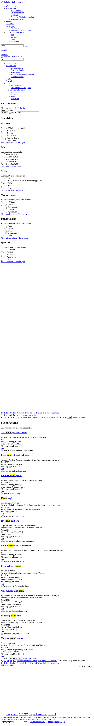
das (50, 714)
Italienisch (10, 255)
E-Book (12, 202)
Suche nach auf (79, 717)
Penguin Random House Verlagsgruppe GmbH (26, 181)
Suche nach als (38, 719)
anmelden (4, 50)
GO (26, 46)
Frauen (10, 226)
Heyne (10, 188)
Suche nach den (67, 717)
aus (8, 714)
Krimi (9, 231)
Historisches (12, 233)
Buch (10, 204)
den (45, 714)
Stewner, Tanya (13, 138)
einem (23, 714)
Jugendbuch (12, 212)
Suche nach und (26, 719)
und (35, 714)
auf (54, 714)
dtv (9, 178)
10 (15, 417)
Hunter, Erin (11, 135)
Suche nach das (14, 719)
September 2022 (12, 164)
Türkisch (10, 259)
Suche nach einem (30, 717)
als (12, 714)
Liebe (10, 236)
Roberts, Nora (12, 133)
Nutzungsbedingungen (56, 722)
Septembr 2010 (11, 154)
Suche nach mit (55, 717)
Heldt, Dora (11, 140)
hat (30, 714)
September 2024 (12, 159)
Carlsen (10, 183)
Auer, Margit (12, 131)
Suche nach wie (43, 717)
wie (40, 714)
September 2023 (12, 162)
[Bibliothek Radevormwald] (12, 2)
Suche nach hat (49, 719)
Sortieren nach (6, 415)
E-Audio (11, 209)
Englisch (10, 252)
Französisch (11, 257)
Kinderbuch (12, 207)
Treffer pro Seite (78, 417)
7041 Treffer (62, 417)
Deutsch (12, 250)
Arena (10, 186)
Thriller (10, 228)
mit (16, 714)
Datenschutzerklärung (38, 722)
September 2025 (12, 157)
